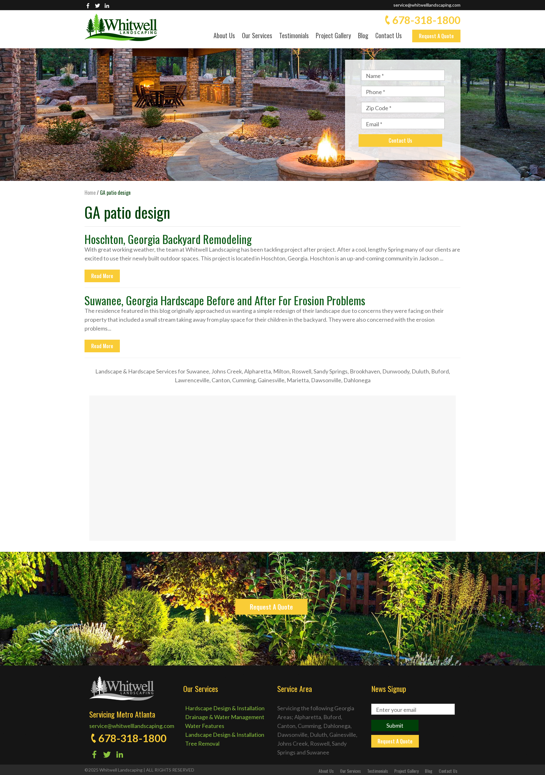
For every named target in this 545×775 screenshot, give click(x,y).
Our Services (257, 36)
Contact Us (388, 36)
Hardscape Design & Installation (225, 708)
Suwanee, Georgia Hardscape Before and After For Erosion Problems (225, 300)
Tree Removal (202, 743)
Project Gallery (333, 36)
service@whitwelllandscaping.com (426, 5)
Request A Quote (436, 36)
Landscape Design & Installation (224, 734)
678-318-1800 (426, 20)
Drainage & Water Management (224, 716)
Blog (363, 36)
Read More (102, 276)
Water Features (204, 725)
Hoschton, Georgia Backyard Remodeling (168, 238)
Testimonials (294, 36)
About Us (224, 36)
